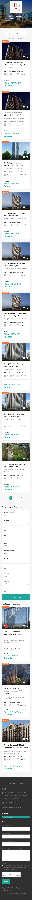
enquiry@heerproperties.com (13, 807)
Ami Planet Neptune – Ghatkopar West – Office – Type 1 (16, 634)
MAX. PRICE (7, 581)
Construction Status (9, 589)
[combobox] (16, 33)
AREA (5, 543)
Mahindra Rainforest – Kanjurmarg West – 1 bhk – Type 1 (14, 691)
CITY (5, 535)
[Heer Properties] (16, 12)
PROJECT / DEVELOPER (10, 512)
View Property (16, 56)
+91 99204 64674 (17, 16)
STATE (5, 528)
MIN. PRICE (6, 573)
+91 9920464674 (10, 803)
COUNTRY (6, 520)
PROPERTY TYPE (8, 558)
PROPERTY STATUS (9, 551)
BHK (5, 566)
